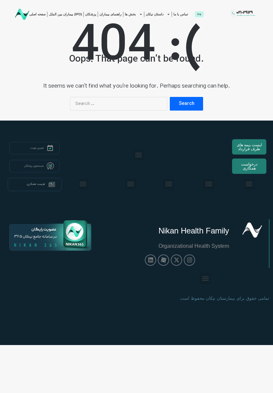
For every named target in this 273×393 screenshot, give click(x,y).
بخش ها (130, 14)
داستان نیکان (154, 14)
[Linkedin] (150, 260)
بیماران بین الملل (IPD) (65, 14)
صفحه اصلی (37, 14)
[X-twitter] (176, 260)
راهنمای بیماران (111, 14)
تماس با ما (180, 14)
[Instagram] (189, 260)
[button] (138, 154)
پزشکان (90, 14)
